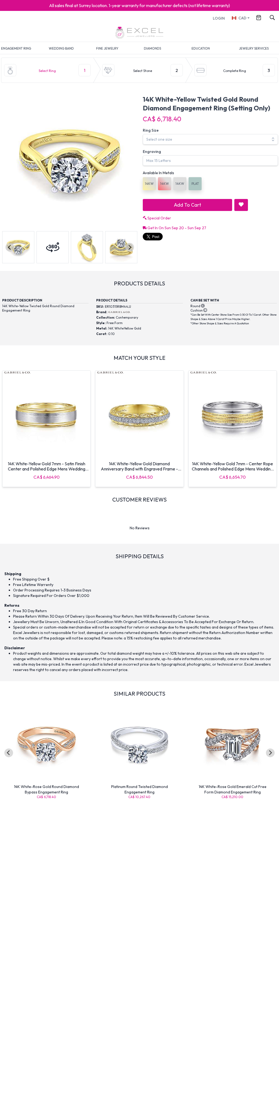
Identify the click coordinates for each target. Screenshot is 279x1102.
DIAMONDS (152, 48)
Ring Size (151, 130)
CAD (242, 18)
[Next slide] (129, 247)
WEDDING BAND (61, 48)
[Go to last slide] (8, 752)
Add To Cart (187, 205)
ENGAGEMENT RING (16, 48)
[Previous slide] (9, 247)
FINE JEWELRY (107, 48)
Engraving (152, 151)
